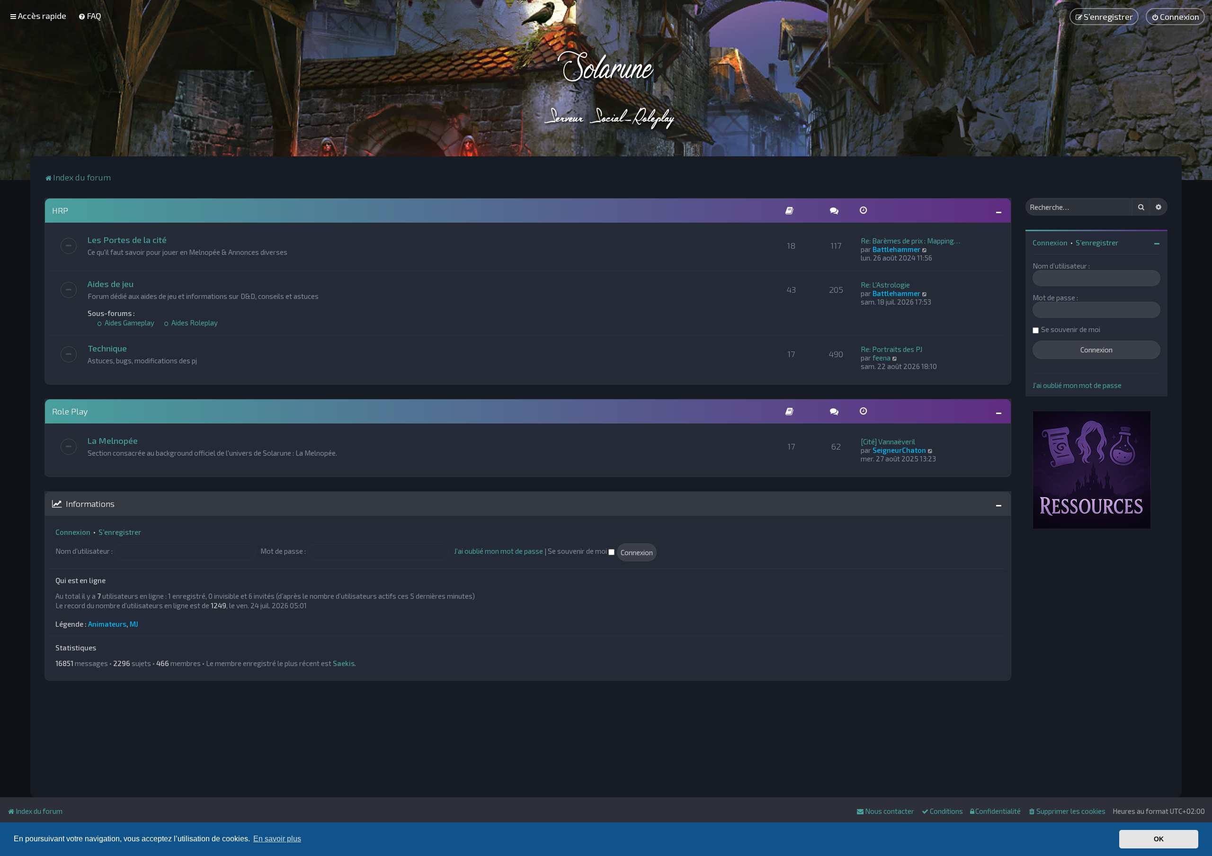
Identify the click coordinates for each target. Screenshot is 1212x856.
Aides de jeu (111, 284)
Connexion (72, 532)
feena (882, 357)
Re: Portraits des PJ (891, 349)
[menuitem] (90, 15)
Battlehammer (896, 249)
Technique (107, 348)
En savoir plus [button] (277, 839)
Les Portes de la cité (127, 239)
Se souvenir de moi (578, 551)
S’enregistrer (119, 532)
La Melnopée (113, 440)
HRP (60, 210)
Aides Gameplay (128, 322)
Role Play (70, 411)
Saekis (344, 663)
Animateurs (107, 624)
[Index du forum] (606, 90)
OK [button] (1159, 839)
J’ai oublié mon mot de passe (498, 551)
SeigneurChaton (899, 450)
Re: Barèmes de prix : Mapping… (910, 240)
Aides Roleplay (194, 322)
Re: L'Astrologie (885, 284)
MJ (134, 624)
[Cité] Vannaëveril (888, 441)
